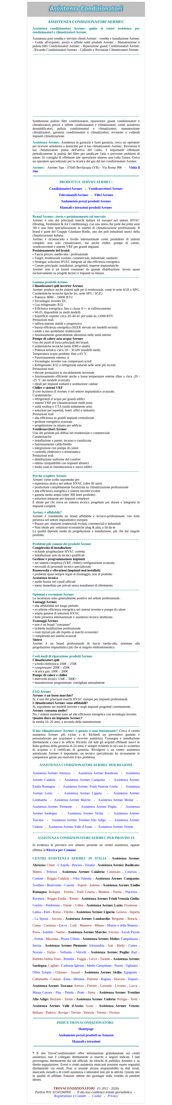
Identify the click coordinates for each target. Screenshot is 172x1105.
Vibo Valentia (82, 878)
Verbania (66, 952)
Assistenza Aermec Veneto (115, 826)
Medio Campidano (99, 965)
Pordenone (53, 905)
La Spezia (41, 918)
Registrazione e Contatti (70, 1096)
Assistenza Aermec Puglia (98, 806)
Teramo (90, 865)
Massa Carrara (42, 992)
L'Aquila (63, 865)
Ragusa (106, 979)
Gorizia (37, 905)
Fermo (38, 939)
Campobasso (129, 939)
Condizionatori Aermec (65, 188)
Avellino (38, 885)
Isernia (37, 945)
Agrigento (130, 972)
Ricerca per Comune (61, 850)
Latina (37, 912)
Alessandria (96, 945)
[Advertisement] (86, 85)
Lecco (63, 925)
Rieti (47, 912)
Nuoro (118, 965)
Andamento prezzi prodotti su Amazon (86, 1035)
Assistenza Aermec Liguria (83, 793)
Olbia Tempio (42, 972)
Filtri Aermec (104, 195)
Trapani (133, 979)
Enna (67, 979)
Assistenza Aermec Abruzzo (51, 773)
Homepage (86, 1029)
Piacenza (131, 892)
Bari (134, 952)
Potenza (52, 872)
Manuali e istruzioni (86, 1041)
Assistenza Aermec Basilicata (98, 773)
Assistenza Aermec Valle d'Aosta (70, 826)
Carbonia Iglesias (72, 965)
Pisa (58, 992)
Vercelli (81, 952)
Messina (78, 979)
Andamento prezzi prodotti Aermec (86, 201)
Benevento (54, 885)
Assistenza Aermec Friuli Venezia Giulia (90, 786)
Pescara (77, 865)
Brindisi (69, 959)
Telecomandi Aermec (74, 195)
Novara (37, 952)
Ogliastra (132, 965)
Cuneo (132, 945)
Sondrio (48, 932)
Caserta (69, 885)
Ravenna (38, 898)
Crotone (38, 878)
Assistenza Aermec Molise (115, 800)
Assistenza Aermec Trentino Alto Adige (79, 820)
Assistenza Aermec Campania (84, 780)
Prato (80, 992)
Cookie (97, 1096)
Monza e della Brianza (122, 925)
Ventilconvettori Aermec (106, 188)
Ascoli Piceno (130, 932)
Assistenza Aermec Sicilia (85, 813)
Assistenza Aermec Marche (72, 800)
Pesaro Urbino (70, 939)
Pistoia (69, 992)
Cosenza (131, 872)
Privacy (113, 1096)
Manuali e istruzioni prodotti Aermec (86, 207)
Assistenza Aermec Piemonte (52, 806)
